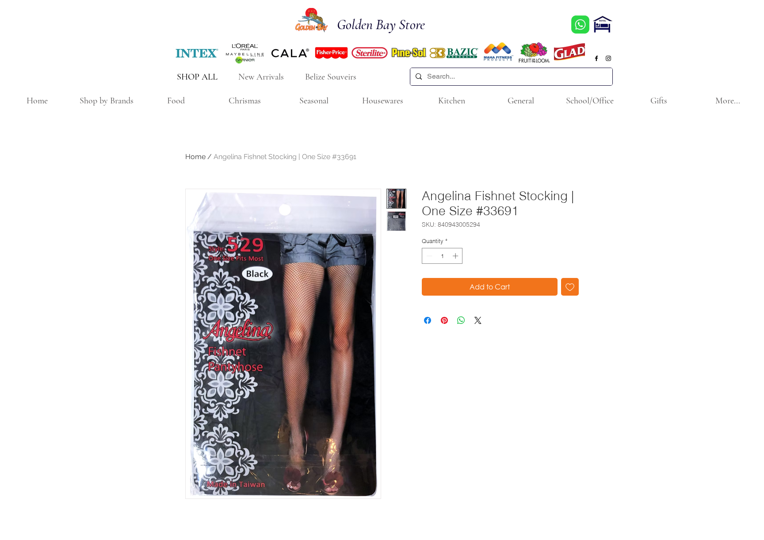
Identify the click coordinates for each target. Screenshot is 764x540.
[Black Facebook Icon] (596, 58)
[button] (106, 101)
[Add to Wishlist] (570, 287)
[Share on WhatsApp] (461, 320)
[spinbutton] (442, 255)
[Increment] (456, 255)
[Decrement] (428, 255)
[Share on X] (478, 320)
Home (195, 156)
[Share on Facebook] (427, 320)
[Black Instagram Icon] (608, 58)
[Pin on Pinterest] (444, 320)
